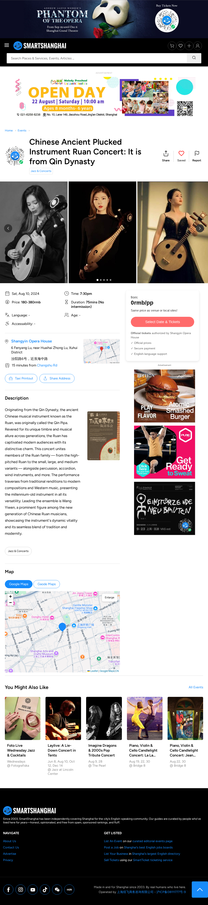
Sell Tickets (111, 860)
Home (9, 130)
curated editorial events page (152, 841)
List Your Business (116, 854)
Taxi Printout (24, 378)
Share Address (60, 378)
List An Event (113, 841)
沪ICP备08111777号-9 (171, 892)
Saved (181, 160)
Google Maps (18, 584)
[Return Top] (200, 889)
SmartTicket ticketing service (152, 860)
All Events (196, 687)
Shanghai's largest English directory (156, 854)
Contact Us (11, 847)
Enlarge (109, 597)
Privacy (8, 860)
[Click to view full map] (101, 351)
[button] (165, 156)
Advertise (9, 854)
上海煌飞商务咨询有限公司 (135, 892)
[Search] (194, 58)
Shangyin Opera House (31, 341)
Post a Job (111, 847)
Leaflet (94, 670)
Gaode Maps (47, 584)
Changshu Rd (47, 365)
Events (22, 130)
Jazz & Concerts (41, 171)
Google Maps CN (109, 670)
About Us (9, 841)
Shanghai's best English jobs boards (148, 847)
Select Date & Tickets (162, 322)
